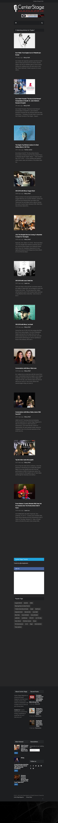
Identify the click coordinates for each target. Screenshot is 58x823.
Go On (26, 624)
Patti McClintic (38, 716)
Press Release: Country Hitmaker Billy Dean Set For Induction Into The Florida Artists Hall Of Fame (28, 506)
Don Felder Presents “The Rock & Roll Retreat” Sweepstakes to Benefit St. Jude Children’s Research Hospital (28, 101)
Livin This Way (39, 618)
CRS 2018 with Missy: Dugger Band (25, 191)
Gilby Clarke (17, 615)
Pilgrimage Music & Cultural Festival (22, 606)
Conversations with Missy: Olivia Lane (25, 368)
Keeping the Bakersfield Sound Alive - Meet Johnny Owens (39, 723)
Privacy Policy (29, 797)
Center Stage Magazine (19, 797)
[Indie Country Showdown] (32, 15)
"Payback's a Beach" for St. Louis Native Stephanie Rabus (39, 711)
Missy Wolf (27, 57)
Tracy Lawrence (18, 627)
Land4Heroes (24, 618)
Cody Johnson (18, 621)
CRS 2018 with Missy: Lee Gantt (24, 324)
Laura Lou (27, 283)
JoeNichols (17, 618)
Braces (34, 621)
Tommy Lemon (28, 149)
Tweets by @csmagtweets (21, 563)
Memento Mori (28, 612)
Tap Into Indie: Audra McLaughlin (24, 460)
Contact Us (17, 710)
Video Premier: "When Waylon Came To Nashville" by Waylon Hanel (25, 748)
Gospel (31, 609)
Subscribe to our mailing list (37, 747)
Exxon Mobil (35, 612)
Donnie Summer (38, 624)
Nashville (26, 603)
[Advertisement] (25, 545)
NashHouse (37, 609)
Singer (31, 624)
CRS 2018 (31, 618)
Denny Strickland (25, 615)
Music (16, 752)
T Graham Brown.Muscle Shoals (21, 609)
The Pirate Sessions (19, 624)
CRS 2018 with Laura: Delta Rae (24, 280)
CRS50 (31, 603)
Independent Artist (19, 612)
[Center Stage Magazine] (29, 8)
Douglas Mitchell (18, 603)
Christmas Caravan (27, 621)
